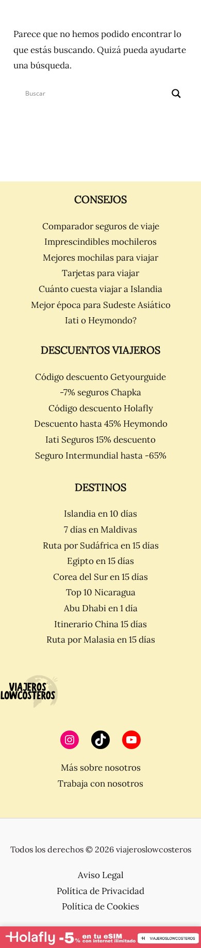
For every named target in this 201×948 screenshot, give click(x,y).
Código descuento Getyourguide (100, 376)
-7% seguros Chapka (100, 392)
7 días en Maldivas (100, 529)
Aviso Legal (101, 875)
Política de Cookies (100, 906)
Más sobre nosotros (101, 767)
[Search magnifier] (176, 93)
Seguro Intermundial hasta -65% (100, 455)
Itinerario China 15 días (100, 624)
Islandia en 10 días (100, 513)
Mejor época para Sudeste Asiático (101, 305)
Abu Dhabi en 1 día (101, 608)
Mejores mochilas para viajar (100, 257)
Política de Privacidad (100, 891)
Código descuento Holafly (100, 408)
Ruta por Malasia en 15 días (100, 639)
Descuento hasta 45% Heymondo (100, 423)
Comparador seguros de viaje (100, 226)
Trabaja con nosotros (100, 783)
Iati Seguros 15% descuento (100, 439)
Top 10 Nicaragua (101, 592)
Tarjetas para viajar (100, 273)
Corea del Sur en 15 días (100, 576)
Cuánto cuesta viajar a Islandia (100, 289)
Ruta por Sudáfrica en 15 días (101, 545)
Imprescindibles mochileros (100, 241)
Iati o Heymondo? (101, 320)
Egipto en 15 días (100, 561)
